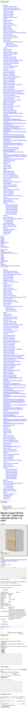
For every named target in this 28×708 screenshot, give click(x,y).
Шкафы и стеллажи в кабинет (10, 186)
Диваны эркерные (7, 168)
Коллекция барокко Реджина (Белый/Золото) (13, 134)
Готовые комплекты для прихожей (11, 189)
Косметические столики (9, 201)
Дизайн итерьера (4, 242)
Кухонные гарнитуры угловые (10, 53)
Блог (2, 244)
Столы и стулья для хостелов (10, 110)
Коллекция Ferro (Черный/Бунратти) (11, 119)
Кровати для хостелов (8, 107)
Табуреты (5, 69)
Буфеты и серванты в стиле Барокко (11, 76)
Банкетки (5, 163)
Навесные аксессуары (11, 44)
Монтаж (2, 241)
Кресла (5, 169)
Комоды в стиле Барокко (9, 83)
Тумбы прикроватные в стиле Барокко (12, 99)
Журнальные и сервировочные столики (12, 9)
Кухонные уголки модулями (10, 57)
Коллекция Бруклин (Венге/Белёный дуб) (13, 143)
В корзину (24, 578)
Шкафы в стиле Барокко (9, 102)
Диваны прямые (7, 165)
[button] (3, 647)
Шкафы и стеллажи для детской (10, 37)
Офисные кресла (7, 178)
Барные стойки (10, 43)
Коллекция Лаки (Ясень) (9, 150)
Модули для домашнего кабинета (11, 177)
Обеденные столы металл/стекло (11, 61)
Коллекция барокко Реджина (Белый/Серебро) (14, 136)
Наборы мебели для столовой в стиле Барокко (14, 90)
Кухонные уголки (7, 55)
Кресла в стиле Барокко (8, 86)
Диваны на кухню (7, 49)
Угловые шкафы (7, 232)
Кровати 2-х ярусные (8, 23)
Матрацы (5, 215)
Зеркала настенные (7, 200)
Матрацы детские (7, 27)
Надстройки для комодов (9, 229)
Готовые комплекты (8, 20)
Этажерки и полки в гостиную (10, 17)
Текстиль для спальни (8, 220)
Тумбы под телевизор (8, 14)
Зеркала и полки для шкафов (10, 226)
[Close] (11, 659)
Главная (2, 236)
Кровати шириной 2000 (12, 210)
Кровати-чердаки (7, 26)
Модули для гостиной (8, 11)
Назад (2, 670)
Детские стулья (7, 21)
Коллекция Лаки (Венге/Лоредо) (11, 149)
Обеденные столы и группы (10, 58)
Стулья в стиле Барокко (8, 98)
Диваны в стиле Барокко (9, 79)
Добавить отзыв (4, 635)
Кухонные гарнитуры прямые (10, 52)
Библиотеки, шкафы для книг (10, 6)
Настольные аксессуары (12, 46)
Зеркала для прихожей (8, 191)
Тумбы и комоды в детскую (9, 35)
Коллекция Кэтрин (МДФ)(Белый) (11, 147)
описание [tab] (5, 589)
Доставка (3, 238)
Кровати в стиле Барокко (9, 87)
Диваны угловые (7, 166)
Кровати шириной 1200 (12, 204)
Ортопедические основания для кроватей (13, 218)
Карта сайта (3, 246)
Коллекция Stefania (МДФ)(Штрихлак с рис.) (13, 126)
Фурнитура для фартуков (9, 72)
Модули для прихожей (8, 192)
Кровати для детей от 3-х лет (10, 24)
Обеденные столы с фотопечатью (11, 63)
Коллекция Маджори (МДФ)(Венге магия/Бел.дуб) (15, 154)
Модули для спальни (8, 217)
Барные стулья (6, 40)
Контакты (3, 243)
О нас (2, 237)
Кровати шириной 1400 (12, 206)
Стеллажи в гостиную (8, 12)
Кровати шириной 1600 (12, 207)
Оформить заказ (16, 265)
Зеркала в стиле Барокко (9, 81)
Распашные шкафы (7, 230)
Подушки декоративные (9, 172)
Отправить (24, 669)
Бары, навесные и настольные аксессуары (13, 41)
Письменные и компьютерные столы (12, 181)
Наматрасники (10, 221)
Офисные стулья (7, 180)
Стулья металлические (8, 67)
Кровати (5, 203)
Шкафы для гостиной (8, 15)
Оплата (2, 239)
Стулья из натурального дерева (10, 66)
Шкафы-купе (6, 233)
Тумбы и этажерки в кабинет (10, 184)
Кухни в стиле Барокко (8, 89)
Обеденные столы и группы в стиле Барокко (13, 93)
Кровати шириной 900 (11, 213)
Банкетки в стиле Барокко (9, 75)
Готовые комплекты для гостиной (11, 8)
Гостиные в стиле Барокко (9, 78)
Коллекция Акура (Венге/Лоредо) (11, 127)
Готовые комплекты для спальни (11, 198)
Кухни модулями (7, 50)
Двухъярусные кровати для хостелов (11, 105)
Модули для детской (8, 29)
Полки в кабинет (7, 183)
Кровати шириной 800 (11, 212)
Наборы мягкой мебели (8, 171)
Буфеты (5, 47)
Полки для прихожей (8, 194)
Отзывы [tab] (5, 621)
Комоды (5, 227)
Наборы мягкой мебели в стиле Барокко (12, 92)
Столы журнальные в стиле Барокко (11, 96)
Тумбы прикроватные (8, 223)
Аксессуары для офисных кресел (11, 175)
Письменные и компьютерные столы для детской (14, 32)
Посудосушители (7, 64)
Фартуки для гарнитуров (9, 70)
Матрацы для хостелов (8, 109)
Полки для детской (7, 34)
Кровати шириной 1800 (12, 209)
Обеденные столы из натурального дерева (13, 60)
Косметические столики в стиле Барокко (12, 84)
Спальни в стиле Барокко (9, 95)
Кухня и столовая (7, 505)
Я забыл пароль (17, 674)
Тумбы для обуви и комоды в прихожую (12, 195)
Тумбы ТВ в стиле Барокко (9, 101)
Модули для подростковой (9, 31)
